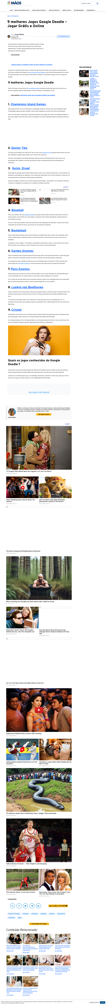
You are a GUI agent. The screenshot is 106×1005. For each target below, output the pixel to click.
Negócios (43, 914)
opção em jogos (47, 153)
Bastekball (18, 231)
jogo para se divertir (24, 263)
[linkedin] (38, 905)
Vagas (19, 917)
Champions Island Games (28, 104)
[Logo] (19, 3)
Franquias (25, 914)
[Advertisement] (39, 132)
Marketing (34, 914)
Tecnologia (12, 917)
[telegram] (32, 905)
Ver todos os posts (43, 414)
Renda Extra (15, 16)
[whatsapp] (12, 905)
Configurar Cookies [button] (94, 1002)
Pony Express (20, 269)
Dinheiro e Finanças (14, 914)
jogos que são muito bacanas (36, 72)
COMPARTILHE (64, 36)
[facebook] (19, 905)
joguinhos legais (29, 215)
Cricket (16, 310)
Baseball (17, 210)
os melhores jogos (33, 88)
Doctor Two (19, 148)
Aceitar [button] (102, 1002)
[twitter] (25, 905)
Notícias (52, 914)
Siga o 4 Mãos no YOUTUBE (57, 906)
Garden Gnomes (22, 251)
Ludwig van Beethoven (27, 287)
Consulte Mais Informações (39, 924)
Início (8, 16)
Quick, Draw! (21, 168)
